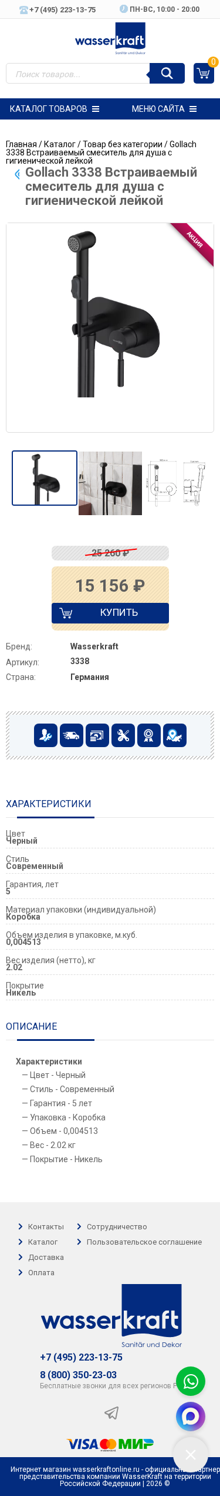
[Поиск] (167, 73)
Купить (109, 614)
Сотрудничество (117, 1226)
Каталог (60, 144)
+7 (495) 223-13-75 (81, 1357)
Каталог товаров (48, 109)
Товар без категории (123, 144)
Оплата (41, 1272)
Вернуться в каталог (17, 174)
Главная (21, 144)
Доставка (46, 1257)
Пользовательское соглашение (144, 1242)
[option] (44, 478)
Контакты (46, 1226)
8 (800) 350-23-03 (78, 1375)
